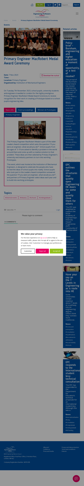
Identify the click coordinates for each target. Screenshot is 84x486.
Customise (28, 251)
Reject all (42, 251)
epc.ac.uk (43, 238)
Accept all (56, 251)
